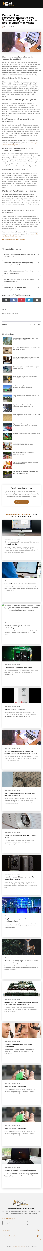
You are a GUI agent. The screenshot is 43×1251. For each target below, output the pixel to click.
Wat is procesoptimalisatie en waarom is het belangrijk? (21, 255)
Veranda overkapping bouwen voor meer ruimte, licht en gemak (25, 338)
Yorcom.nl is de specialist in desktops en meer (21, 584)
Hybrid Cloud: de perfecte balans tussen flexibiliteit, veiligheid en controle (25, 405)
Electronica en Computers (12, 27)
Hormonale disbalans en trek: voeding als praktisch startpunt (25, 462)
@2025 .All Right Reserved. (21, 1246)
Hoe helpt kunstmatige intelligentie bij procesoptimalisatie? (21, 264)
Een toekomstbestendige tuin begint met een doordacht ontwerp (25, 472)
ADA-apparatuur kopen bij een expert (18, 667)
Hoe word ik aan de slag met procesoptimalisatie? (21, 289)
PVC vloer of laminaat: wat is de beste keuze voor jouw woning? (26, 348)
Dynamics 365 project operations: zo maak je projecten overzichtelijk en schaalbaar (26, 424)
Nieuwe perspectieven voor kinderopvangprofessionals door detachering (23, 444)
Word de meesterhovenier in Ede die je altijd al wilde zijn (26, 434)
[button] (38, 4)
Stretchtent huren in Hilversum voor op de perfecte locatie (26, 396)
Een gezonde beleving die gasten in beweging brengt (23, 453)
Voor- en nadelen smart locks (15, 1086)
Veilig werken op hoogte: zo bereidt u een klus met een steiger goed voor (25, 386)
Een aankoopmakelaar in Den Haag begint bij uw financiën (26, 367)
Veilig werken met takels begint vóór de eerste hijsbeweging (25, 377)
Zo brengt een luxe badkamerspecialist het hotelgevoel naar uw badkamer (26, 357)
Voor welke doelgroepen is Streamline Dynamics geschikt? (21, 272)
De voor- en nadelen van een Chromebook (20, 1170)
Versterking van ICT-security (14, 709)
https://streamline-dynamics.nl (13, 239)
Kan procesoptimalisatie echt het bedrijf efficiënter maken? (21, 280)
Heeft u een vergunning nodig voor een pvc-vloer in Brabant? (26, 415)
